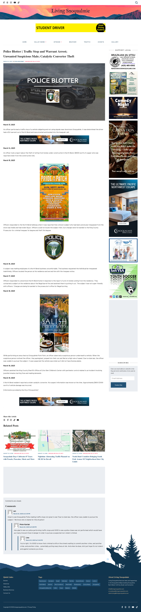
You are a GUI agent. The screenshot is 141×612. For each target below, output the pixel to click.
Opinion (57, 42)
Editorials (64, 581)
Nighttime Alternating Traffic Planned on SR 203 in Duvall (54, 457)
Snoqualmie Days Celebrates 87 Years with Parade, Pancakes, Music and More (18, 457)
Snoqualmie (96, 584)
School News (86, 584)
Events (101, 42)
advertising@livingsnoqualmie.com (118, 593)
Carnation (51, 581)
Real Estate (69, 584)
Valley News (39, 42)
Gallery (115, 42)
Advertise (6, 583)
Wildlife (74, 588)
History (88, 581)
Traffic (87, 42)
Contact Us (6, 593)
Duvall (57, 581)
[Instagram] (11, 420)
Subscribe (118, 385)
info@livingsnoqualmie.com (116, 589)
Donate (5, 580)
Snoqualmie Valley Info (32, 61)
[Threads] (5, 420)
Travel (61, 588)
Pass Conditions (59, 584)
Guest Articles (80, 581)
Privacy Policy (32, 607)
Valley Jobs (6, 587)
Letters (95, 581)
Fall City (72, 581)
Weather (72, 42)
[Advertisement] (54, 480)
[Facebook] (8, 420)
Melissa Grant (19, 61)
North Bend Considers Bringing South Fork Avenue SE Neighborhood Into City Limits (88, 459)
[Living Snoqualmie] (70, 11)
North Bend (42, 584)
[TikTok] (15, 420)
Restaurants (77, 584)
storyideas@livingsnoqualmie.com (118, 591)
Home (25, 42)
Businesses (43, 581)
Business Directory (8, 590)
